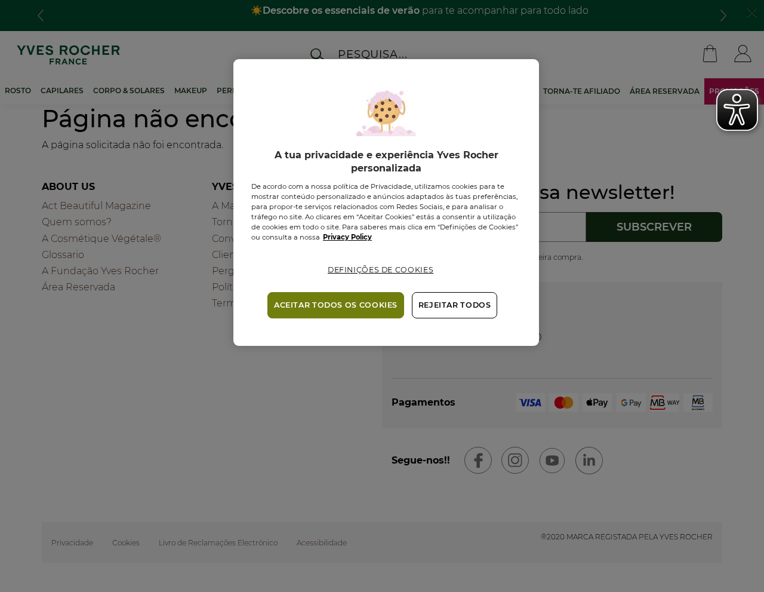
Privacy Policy (347, 237)
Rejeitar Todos (454, 304)
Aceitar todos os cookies (336, 304)
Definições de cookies (380, 269)
